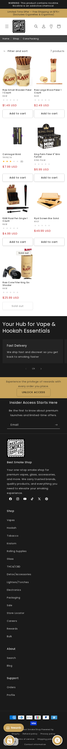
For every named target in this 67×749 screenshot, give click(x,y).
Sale (9, 605)
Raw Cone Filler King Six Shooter (16, 283)
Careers (12, 621)
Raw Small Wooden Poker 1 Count (17, 91)
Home (6, 38)
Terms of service (25, 739)
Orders (11, 687)
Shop (16, 38)
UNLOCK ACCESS (33, 392)
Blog (9, 665)
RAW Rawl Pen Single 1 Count (15, 219)
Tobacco (12, 535)
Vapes (11, 520)
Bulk (9, 636)
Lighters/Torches (18, 582)
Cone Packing (31, 38)
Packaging (13, 597)
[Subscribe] (56, 425)
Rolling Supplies (17, 551)
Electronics (14, 590)
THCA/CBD (13, 566)
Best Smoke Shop (32, 729)
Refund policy (30, 733)
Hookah (11, 528)
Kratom (11, 543)
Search (11, 658)
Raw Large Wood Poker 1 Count (47, 91)
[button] (7, 26)
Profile (11, 695)
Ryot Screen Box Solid (46, 218)
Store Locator (15, 613)
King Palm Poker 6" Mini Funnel (47, 155)
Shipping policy (45, 739)
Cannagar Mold (12, 154)
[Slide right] (41, 369)
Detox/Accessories (19, 574)
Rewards (12, 628)
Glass (10, 559)
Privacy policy (48, 733)
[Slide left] (26, 369)
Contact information (35, 744)
